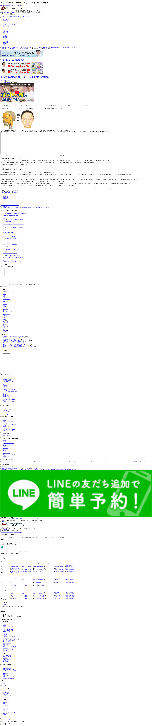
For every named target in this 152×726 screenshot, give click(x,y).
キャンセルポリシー (25, 16)
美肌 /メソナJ (5, 400)
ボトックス (5, 307)
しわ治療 (5, 194)
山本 (14, 566)
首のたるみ (5, 413)
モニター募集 (6, 714)
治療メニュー (6, 28)
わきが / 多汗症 (6, 411)
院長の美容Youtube (7, 44)
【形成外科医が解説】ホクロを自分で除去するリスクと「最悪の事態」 (18, 346)
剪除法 (9, 236)
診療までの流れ (6, 31)
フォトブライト (6, 444)
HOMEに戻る (6, 20)
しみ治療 (5, 261)
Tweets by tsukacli (3, 354)
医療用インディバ (6, 456)
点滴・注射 (5, 683)
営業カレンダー (6, 36)
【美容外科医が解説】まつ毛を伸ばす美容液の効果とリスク (15, 344)
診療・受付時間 (13, 16)
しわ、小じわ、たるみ (22, 48)
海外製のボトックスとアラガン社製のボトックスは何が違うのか (15, 207)
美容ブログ (5, 43)
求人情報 (19, 16)
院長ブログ (14, 48)
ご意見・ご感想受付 (7, 26)
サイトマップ (7, 16)
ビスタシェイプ (6, 450)
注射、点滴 (5, 322)
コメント (2, 275)
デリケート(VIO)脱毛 (7, 409)
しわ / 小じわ (5, 398)
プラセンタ (5, 305)
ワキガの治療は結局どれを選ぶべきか (9, 232)
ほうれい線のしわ (6, 196)
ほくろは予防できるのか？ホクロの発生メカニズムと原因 (15, 345)
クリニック (5, 296)
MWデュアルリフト (7, 384)
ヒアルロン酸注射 (6, 301)
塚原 (12, 566)
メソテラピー (6, 310)
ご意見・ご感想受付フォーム (9, 712)
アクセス (2, 16)
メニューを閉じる (6, 19)
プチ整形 (5, 304)
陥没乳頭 (5, 330)
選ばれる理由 (6, 32)
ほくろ (4, 294)
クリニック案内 (6, 35)
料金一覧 (5, 30)
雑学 (4, 331)
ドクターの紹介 (6, 693)
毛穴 (4, 320)
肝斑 (6, 396)
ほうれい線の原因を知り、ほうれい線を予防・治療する (24, 77)
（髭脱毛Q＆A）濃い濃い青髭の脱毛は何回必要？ (11, 215)
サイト (1, 281)
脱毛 (4, 218)
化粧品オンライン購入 (7, 38)
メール (1, 279)
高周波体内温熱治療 (7, 395)
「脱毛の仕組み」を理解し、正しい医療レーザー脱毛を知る (13, 224)
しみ (4, 260)
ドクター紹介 (6, 33)
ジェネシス (5, 455)
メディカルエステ (6, 311)
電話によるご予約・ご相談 (8, 23)
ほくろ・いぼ (6, 394)
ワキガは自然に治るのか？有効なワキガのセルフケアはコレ (13, 240)
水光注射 (5, 321)
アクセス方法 (6, 692)
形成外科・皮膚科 (6, 315)
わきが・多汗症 (6, 234)
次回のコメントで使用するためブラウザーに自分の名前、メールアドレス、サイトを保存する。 (22, 284)
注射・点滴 (5, 435)
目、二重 (5, 325)
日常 (4, 316)
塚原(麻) (17, 566)
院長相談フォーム (6, 709)
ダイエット (5, 297)
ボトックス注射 (6, 451)
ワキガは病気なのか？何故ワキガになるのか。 (11, 249)
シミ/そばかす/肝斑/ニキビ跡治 (13, 639)
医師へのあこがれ (6, 314)
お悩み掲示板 (6, 41)
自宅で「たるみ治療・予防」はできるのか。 (38, 207)
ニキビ (4, 300)
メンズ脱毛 (5, 403)
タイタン (5, 446)
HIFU (9, 381)
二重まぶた (5, 386)
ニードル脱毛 (6, 219)
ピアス (4, 302)
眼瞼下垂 (5, 326)
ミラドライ (5, 236)
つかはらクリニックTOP (5, 48)
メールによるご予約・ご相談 (9, 24)
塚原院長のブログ (6, 42)
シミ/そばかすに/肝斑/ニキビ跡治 (10, 391)
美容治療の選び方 (6, 198)
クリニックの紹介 (6, 690)
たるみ (8, 376)
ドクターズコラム (6, 299)
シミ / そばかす (6, 390)
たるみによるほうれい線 (15, 261)
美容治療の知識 (6, 197)
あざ (10, 393)
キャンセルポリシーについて (9, 715)
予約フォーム (6, 708)
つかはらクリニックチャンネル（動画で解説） (10, 192)
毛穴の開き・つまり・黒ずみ (9, 389)
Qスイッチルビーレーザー (8, 443)
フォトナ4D (5, 449)
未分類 (4, 319)
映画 (4, 317)
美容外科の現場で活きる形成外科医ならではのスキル (14, 347)
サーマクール (6, 445)
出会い (4, 312)
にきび (4, 387)
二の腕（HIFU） (6, 414)
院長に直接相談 (6, 25)
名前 (1, 277)
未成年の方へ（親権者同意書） (9, 710)
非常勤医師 (68, 565)
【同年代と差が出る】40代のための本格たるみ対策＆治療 (13, 257)
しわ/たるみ (9, 380)
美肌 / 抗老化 (10, 399)
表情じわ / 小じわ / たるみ (8, 379)
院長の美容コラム (6, 702)
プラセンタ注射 (6, 306)
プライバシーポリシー (7, 713)
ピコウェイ (5, 440)
